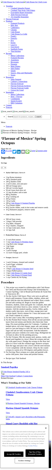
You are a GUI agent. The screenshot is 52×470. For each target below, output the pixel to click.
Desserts (14, 64)
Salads (13, 71)
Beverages (15, 62)
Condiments (15, 99)
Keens (13, 43)
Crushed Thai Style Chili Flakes (23, 10)
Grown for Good (17, 90)
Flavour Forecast (12, 19)
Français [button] (9, 107)
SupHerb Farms (17, 49)
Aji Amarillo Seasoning (20, 17)
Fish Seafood (10, 376)
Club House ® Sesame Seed (22, 269)
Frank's (13, 36)
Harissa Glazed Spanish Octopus (22, 408)
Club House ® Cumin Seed (21, 273)
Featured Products (17, 23)
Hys (12, 41)
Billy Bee (14, 25)
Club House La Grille (19, 34)
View (8, 399)
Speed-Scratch (16, 101)
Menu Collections (17, 56)
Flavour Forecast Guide (20, 88)
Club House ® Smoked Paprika (23, 203)
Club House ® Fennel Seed (21, 275)
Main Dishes (15, 66)
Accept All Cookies (14, 454)
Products (9, 21)
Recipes (9, 53)
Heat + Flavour (16, 97)
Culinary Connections (19, 81)
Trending (9, 6)
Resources (10, 77)
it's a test (9, 151)
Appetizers (15, 60)
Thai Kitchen (16, 51)
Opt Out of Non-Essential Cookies (35, 453)
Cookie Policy (32, 446)
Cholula (14, 30)
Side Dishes (15, 69)
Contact (9, 105)
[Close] (45, 428)
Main (3, 376)
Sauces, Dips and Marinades (21, 73)
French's (14, 38)
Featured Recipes (17, 58)
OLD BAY (15, 47)
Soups (13, 75)
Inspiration (10, 92)
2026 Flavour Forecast (19, 15)
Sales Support (16, 79)
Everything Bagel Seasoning (21, 12)
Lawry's (14, 45)
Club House (15, 32)
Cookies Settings (24, 460)
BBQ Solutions (16, 103)
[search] (24, 116)
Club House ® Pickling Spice (22, 242)
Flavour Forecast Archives (21, 86)
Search (10, 117)
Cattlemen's (15, 28)
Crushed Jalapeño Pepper (20, 8)
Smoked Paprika (9, 367)
